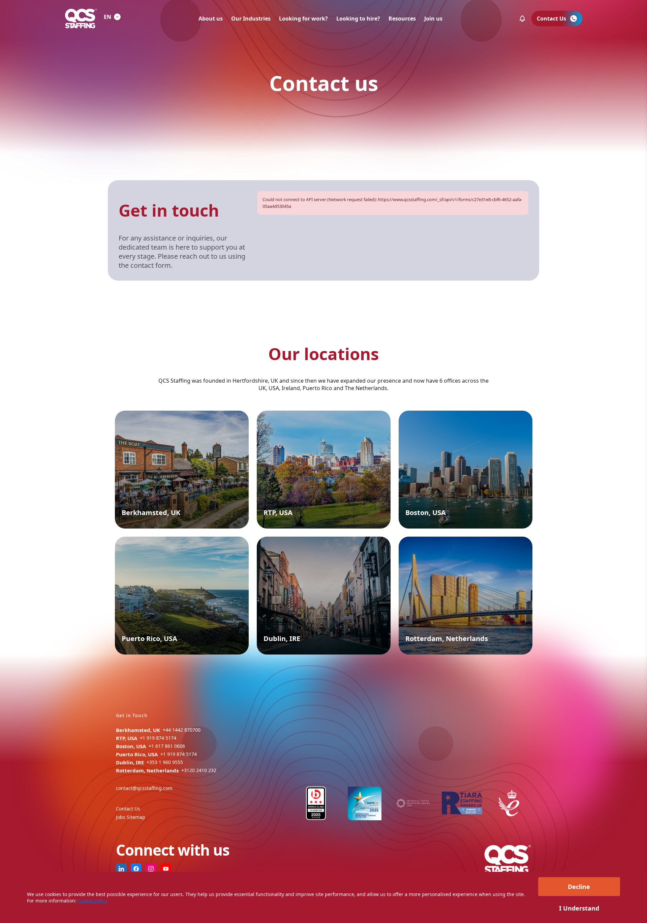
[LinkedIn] (121, 868)
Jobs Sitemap (130, 817)
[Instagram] (151, 868)
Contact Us (128, 808)
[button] (522, 18)
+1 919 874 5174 (158, 738)
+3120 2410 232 (198, 770)
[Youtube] (165, 868)
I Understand (579, 908)
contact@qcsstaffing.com (144, 788)
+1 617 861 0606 (167, 746)
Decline (579, 887)
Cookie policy (92, 900)
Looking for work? (303, 18)
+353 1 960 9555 (165, 762)
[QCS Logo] (81, 18)
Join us (433, 18)
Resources (402, 18)
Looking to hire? (358, 18)
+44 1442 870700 (182, 730)
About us (210, 18)
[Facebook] (136, 868)
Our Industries (251, 18)
